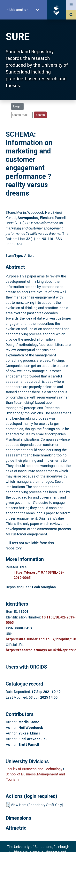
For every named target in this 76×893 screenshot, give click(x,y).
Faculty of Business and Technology (34, 769)
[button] (8, 805)
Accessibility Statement (38, 884)
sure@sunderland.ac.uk (43, 862)
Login (17, 106)
